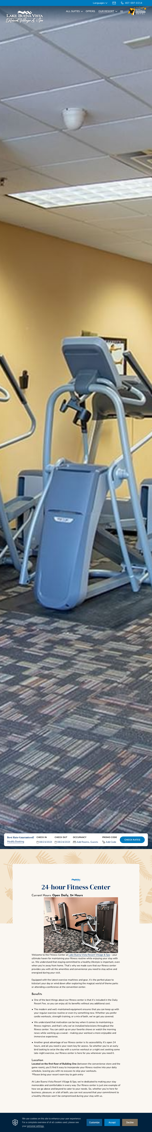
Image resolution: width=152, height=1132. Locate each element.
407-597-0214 (133, 3)
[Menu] (121, 11)
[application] (76, 1122)
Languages (99, 3)
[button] (44, 839)
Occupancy (79, 837)
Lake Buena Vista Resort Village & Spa (89, 954)
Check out (61, 837)
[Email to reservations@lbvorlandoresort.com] (114, 3)
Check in (42, 837)
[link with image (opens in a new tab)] (137, 11)
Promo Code (109, 837)
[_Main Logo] (24, 17)
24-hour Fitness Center (75, 887)
